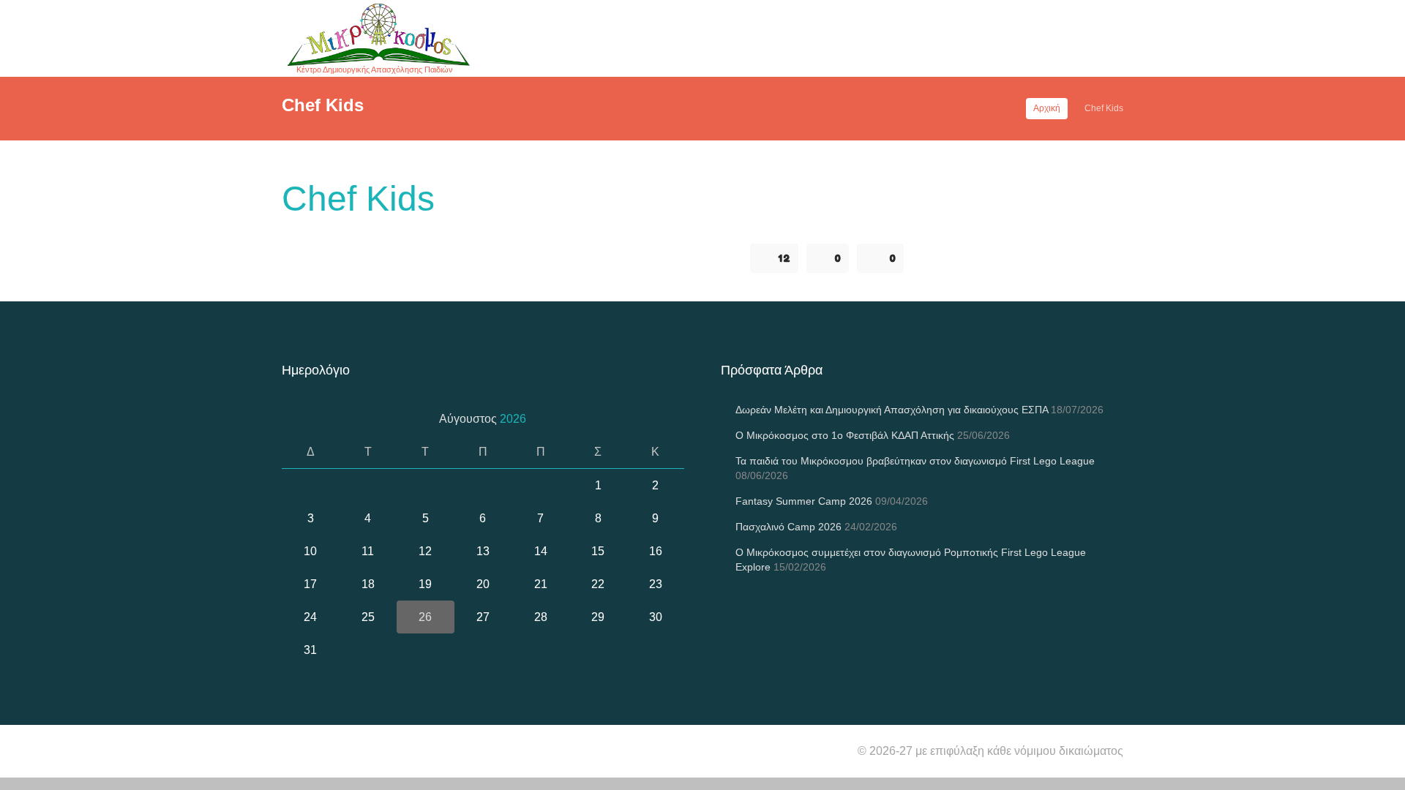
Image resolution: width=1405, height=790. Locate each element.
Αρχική (1046, 108)
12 (784, 258)
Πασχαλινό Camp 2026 (788, 527)
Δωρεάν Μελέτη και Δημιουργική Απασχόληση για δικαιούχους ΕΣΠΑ (891, 409)
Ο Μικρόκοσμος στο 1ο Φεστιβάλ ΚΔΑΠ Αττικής (844, 435)
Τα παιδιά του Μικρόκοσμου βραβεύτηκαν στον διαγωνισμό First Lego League (915, 461)
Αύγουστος (482, 419)
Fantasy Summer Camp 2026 (803, 501)
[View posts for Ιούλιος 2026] (298, 418)
